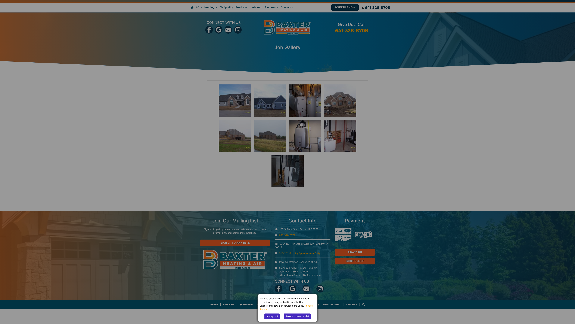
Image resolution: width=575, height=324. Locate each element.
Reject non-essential (297, 316)
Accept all (272, 316)
